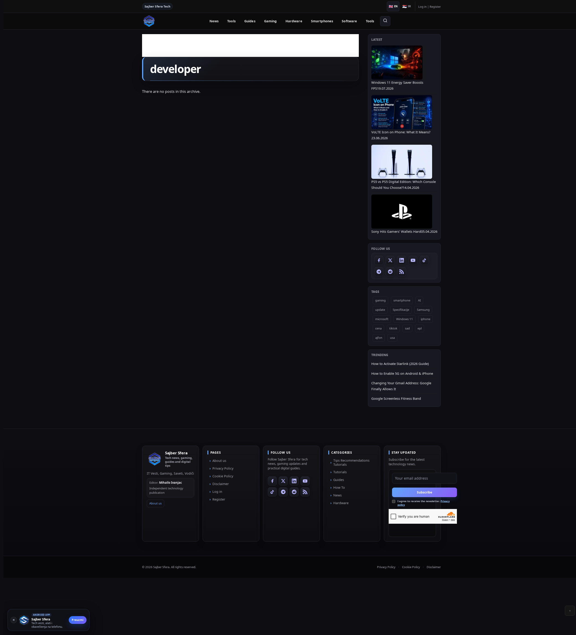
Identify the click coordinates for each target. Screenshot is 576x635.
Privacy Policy (222, 468)
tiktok (393, 328)
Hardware (293, 21)
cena (378, 328)
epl (420, 328)
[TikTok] (424, 260)
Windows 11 (404, 319)
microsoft (381, 319)
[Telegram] (378, 271)
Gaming (270, 21)
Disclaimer (220, 484)
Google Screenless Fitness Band (396, 398)
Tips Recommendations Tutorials (351, 462)
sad (407, 328)
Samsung (423, 310)
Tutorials (340, 472)
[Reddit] (390, 271)
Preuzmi (78, 620)
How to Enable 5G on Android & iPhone (402, 373)
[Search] (385, 21)
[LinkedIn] (401, 260)
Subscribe (424, 492)
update (380, 310)
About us (155, 503)
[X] (390, 260)
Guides (249, 21)
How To (339, 487)
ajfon (378, 338)
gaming (380, 300)
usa (392, 338)
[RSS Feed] (401, 271)
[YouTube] (413, 260)
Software (349, 21)
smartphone (401, 300)
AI (419, 300)
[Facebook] (378, 260)
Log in (422, 7)
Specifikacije (401, 310)
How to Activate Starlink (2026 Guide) (400, 363)
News (214, 21)
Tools (231, 21)
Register (435, 7)
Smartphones (322, 21)
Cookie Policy (222, 476)
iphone (425, 319)
